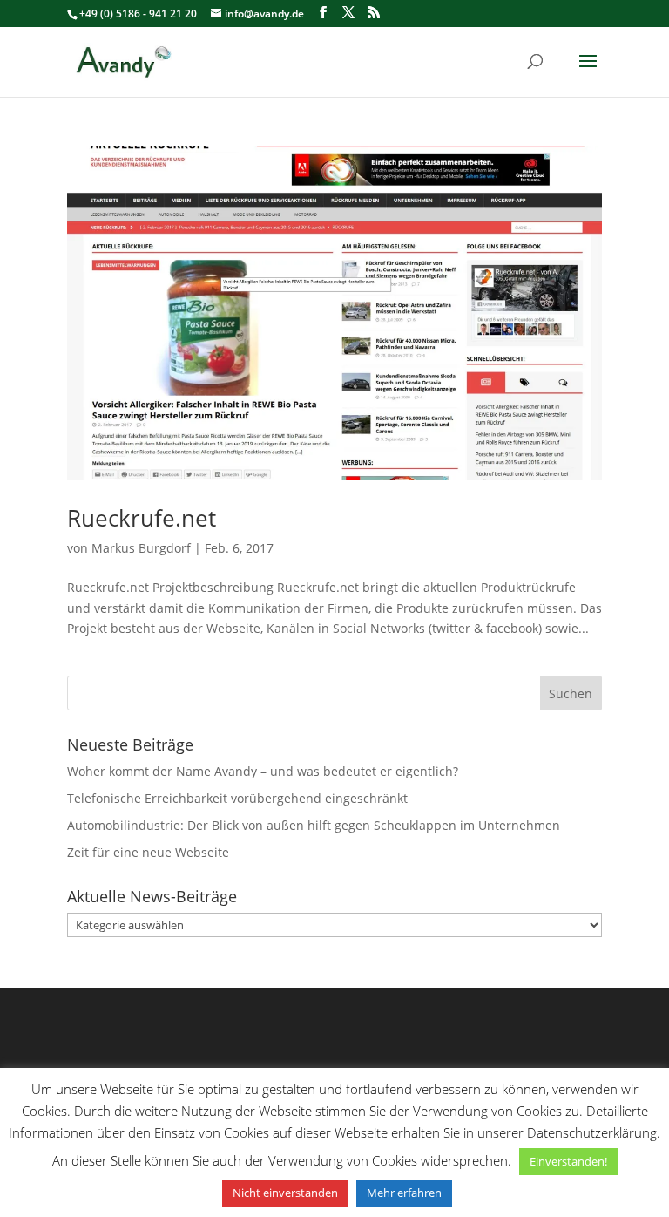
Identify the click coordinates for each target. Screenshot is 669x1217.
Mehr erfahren (404, 1192)
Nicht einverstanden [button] (285, 1192)
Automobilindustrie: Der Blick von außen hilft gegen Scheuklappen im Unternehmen (313, 825)
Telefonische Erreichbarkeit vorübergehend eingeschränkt (237, 798)
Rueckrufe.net (141, 518)
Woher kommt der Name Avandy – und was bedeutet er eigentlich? (262, 771)
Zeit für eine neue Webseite (148, 852)
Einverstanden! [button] (568, 1161)
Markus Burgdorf (141, 548)
